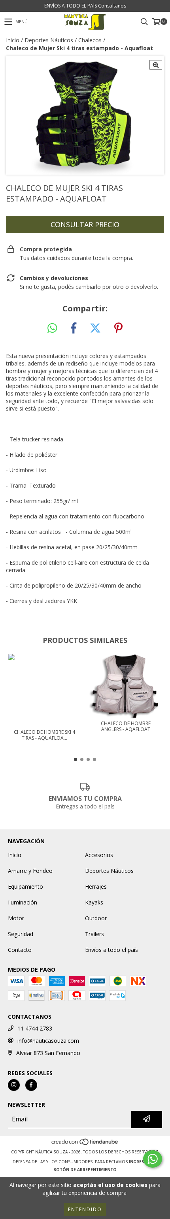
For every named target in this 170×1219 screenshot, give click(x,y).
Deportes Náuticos (49, 40)
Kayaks (94, 902)
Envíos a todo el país (111, 949)
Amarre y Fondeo (30, 870)
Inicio (12, 40)
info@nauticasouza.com (48, 1040)
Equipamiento (25, 886)
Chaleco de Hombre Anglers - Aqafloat (126, 726)
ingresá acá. (143, 1161)
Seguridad (20, 934)
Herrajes (96, 886)
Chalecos (90, 40)
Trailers (94, 934)
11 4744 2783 (34, 1028)
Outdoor (96, 918)
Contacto (20, 949)
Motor (16, 918)
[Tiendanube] (85, 1144)
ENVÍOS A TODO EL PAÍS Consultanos (85, 5)
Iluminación (22, 902)
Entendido (85, 1209)
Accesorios (99, 855)
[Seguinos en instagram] (14, 1085)
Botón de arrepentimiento (85, 1169)
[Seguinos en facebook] (31, 1085)
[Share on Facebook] (73, 328)
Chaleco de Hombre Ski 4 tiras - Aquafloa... (44, 735)
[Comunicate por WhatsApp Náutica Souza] (152, 1159)
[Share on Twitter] (95, 328)
